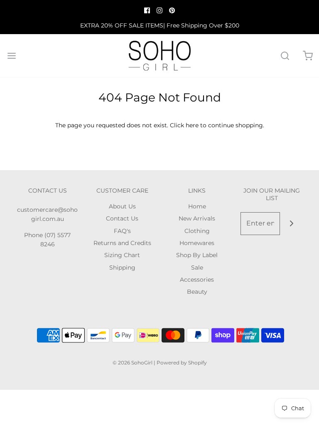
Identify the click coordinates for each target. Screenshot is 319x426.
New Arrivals (197, 218)
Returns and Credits (122, 243)
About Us (122, 206)
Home (197, 206)
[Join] (291, 223)
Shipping (122, 267)
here (192, 125)
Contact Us (122, 218)
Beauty (197, 291)
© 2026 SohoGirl (132, 362)
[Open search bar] (284, 55)
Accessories (197, 279)
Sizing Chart (122, 255)
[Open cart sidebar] (307, 55)
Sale (197, 267)
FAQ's (122, 231)
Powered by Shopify (182, 362)
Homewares (196, 243)
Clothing (197, 231)
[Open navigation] (11, 55)
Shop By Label (197, 255)
